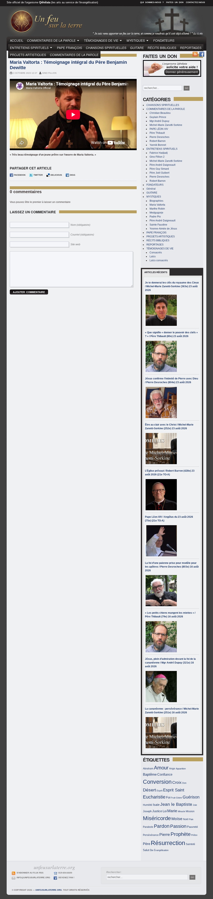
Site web (75, 244)
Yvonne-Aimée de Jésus (163, 228)
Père (146, 844)
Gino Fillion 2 (157, 156)
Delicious (56, 175)
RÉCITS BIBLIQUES (162, 47)
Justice (157, 811)
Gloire (179, 797)
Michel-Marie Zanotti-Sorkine (166, 125)
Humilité (147, 804)
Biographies (156, 200)
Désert (149, 789)
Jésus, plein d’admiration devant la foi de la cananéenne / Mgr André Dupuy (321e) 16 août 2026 (170, 662)
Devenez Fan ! (66, 877)
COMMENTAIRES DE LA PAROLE (51, 40)
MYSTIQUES (136, 40)
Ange (172, 768)
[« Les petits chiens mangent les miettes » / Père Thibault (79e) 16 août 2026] (161, 637)
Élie (151, 850)
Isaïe (156, 804)
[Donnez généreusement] (172, 76)
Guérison (191, 797)
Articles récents (155, 272)
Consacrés (156, 252)
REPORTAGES (191, 47)
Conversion (157, 782)
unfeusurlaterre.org (48, 890)
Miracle (181, 811)
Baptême (150, 774)
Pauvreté (192, 826)
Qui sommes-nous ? (152, 2)
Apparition (181, 768)
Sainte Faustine (158, 224)
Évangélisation (161, 850)
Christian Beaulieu (160, 113)
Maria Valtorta (157, 204)
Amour (161, 767)
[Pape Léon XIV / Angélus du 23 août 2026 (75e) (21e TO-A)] (161, 541)
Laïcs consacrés (159, 260)
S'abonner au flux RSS (30, 873)
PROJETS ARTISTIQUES (28, 55)
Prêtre (194, 835)
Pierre (164, 834)
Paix (191, 819)
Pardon (162, 826)
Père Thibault (157, 132)
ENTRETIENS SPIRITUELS (29, 47)
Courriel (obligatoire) (82, 234)
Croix (177, 782)
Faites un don (174, 2)
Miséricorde (157, 818)
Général (151, 188)
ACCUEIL (16, 40)
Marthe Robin (157, 208)
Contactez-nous (195, 2)
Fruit (173, 797)
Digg (72, 175)
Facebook (20, 175)
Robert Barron (158, 141)
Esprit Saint (173, 790)
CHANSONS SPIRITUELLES (106, 47)
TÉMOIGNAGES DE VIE (101, 40)
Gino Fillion (49, 73)
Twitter (38, 175)
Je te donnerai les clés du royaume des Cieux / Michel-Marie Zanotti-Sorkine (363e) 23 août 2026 (172, 286)
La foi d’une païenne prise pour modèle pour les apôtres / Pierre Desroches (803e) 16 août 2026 (172, 567)
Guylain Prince (158, 117)
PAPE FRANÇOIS (69, 47)
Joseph (147, 811)
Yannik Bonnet (158, 144)
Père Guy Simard (159, 168)
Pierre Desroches (159, 137)
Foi (168, 797)
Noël (185, 819)
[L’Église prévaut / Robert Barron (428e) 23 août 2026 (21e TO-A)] (161, 494)
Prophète (181, 834)
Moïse (176, 819)
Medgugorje (156, 212)
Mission (190, 811)
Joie (195, 805)
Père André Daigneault (162, 164)
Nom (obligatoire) (80, 224)
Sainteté (190, 844)
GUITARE (137, 47)
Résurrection (168, 842)
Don (184, 783)
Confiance (164, 774)
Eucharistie (154, 797)
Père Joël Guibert (159, 172)
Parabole (148, 826)
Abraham (148, 768)
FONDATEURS (164, 40)
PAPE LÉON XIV (159, 129)
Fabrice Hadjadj (159, 152)
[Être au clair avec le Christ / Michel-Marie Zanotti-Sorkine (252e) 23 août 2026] (161, 448)
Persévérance (151, 835)
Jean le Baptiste (176, 804)
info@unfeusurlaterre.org (33, 877)
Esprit (159, 790)
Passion (178, 826)
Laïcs (153, 256)
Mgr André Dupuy (159, 121)
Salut (146, 850)
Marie (172, 811)
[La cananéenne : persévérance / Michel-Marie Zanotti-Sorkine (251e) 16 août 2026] (161, 732)
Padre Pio (155, 216)
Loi (165, 811)
